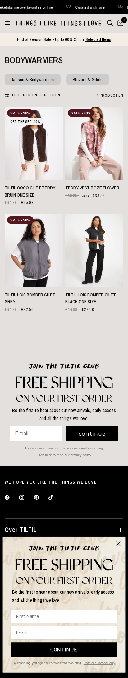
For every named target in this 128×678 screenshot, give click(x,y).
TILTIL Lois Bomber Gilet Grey (30, 298)
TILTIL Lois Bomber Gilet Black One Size (90, 298)
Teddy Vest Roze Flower (92, 187)
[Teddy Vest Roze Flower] (94, 143)
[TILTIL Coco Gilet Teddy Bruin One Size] (34, 143)
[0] (119, 23)
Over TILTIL (21, 529)
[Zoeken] (110, 23)
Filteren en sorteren (36, 95)
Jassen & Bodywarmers (32, 79)
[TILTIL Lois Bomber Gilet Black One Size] (94, 250)
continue (92, 433)
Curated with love (69, 7)
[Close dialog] (118, 544)
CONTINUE (64, 649)
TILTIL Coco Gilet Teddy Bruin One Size (30, 191)
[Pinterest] (41, 497)
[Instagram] (26, 497)
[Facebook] (11, 497)
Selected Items (98, 39)
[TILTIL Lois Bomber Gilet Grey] (34, 250)
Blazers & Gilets (88, 79)
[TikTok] (55, 497)
